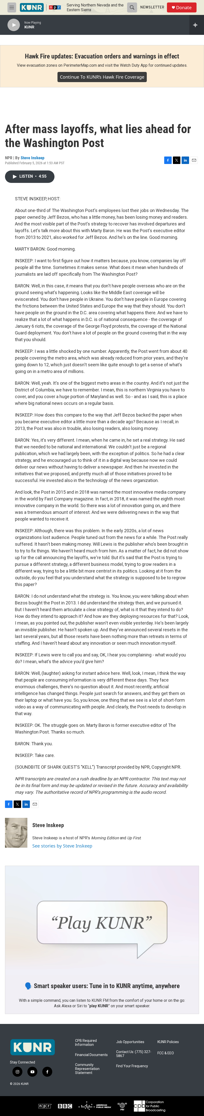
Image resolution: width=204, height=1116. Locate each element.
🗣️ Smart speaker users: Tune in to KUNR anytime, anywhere (102, 986)
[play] (14, 25)
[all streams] (196, 25)
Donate (184, 7)
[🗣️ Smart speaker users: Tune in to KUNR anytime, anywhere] (102, 920)
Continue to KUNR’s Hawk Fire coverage (102, 77)
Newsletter (152, 7)
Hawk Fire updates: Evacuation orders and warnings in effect (102, 56)
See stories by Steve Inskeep (62, 846)
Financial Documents (91, 1055)
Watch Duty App (134, 65)
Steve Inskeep (32, 157)
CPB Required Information (86, 1043)
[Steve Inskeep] (16, 833)
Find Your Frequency (132, 1066)
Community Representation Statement (87, 1069)
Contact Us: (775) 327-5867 (133, 1054)
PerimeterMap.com (80, 65)
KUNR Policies (168, 1042)
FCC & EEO (165, 1053)
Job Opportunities (130, 1042)
